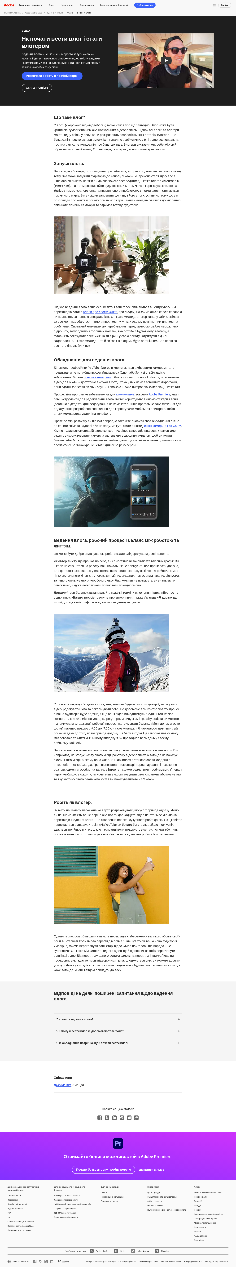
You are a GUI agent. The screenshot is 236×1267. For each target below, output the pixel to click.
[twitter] (46, 1261)
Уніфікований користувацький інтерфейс (72, 1204)
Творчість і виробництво (65, 1209)
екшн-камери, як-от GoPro (162, 426)
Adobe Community (154, 1201)
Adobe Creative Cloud (33, 13)
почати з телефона (97, 377)
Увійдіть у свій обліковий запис (208, 1192)
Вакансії (197, 1201)
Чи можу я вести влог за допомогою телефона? (90, 1031)
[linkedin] (51, 1261)
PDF (9, 1213)
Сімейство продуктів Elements (21, 1222)
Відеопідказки (86, 5)
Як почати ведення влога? (74, 1019)
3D (9, 1217)
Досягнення (67, 5)
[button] (214, 5)
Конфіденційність (128, 1261)
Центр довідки (153, 1192)
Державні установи (109, 1201)
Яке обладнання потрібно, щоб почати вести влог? (92, 1043)
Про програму (200, 1197)
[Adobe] (9, 5)
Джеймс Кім (62, 1085)
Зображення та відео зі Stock (21, 1226)
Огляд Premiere (37, 88)
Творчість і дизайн (29, 5)
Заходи (197, 1205)
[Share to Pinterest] (122, 1117)
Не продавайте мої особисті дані (199, 1261)
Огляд (70, 13)
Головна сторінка (12, 13)
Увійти (224, 5)
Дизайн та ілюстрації (17, 1204)
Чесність (198, 1232)
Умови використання (148, 1261)
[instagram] (40, 1261)
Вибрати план (145, 5)
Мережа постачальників (205, 1223)
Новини (197, 1210)
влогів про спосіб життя (100, 312)
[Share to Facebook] (99, 1117)
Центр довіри (200, 1227)
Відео (51, 5)
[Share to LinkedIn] (114, 1117)
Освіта (104, 1192)
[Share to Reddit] (129, 1117)
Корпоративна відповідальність (208, 1214)
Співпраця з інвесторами (205, 1219)
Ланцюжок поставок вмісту (66, 1200)
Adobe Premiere (159, 394)
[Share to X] (107, 1117)
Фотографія (13, 1200)
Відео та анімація (55, 13)
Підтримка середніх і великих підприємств (165, 1210)
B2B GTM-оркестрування (65, 1213)
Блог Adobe (199, 1240)
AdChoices (224, 1261)
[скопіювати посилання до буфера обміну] (136, 1117)
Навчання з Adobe (155, 1205)
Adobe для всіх (200, 1236)
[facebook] (34, 1261)
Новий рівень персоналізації (67, 1196)
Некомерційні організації (112, 1197)
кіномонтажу (125, 394)
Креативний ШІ (14, 1196)
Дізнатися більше (151, 1170)
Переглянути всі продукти (19, 1230)
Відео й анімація (15, 1209)
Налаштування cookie (171, 1261)
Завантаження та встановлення (162, 1197)
